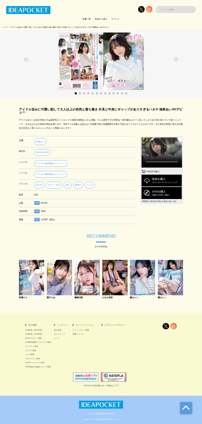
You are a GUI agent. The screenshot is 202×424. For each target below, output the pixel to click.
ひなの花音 (107, 298)
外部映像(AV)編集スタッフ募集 (38, 367)
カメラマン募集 (31, 346)
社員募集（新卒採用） (34, 330)
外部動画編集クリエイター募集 (38, 342)
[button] (26, 59)
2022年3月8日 (42, 152)
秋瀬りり (23, 298)
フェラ (90, 185)
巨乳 (67, 185)
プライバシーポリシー (115, 325)
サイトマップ (59, 334)
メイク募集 (29, 354)
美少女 (39, 185)
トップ (5, 27)
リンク (56, 338)
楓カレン (134, 298)
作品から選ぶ (101, 19)
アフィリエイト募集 (81, 330)
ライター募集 (30, 350)
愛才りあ (51, 298)
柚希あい (40, 142)
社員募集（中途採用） (34, 334)
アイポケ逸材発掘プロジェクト (50, 163)
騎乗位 (78, 185)
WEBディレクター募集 (34, 362)
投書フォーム (78, 334)
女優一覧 (86, 19)
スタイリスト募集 (32, 358)
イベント (115, 19)
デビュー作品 (54, 185)
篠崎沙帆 (78, 298)
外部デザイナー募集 (33, 338)
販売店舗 (57, 330)
